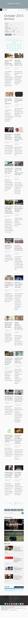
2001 (13, 50)
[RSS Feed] (20, 604)
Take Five (15, 546)
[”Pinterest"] (20, 510)
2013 (10, 47)
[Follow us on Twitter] (7, 510)
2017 (15, 45)
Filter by (7, 23)
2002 (10, 50)
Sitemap (15, 599)
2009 (20, 47)
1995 (18, 50)
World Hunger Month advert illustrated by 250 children (8, 325)
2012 (13, 47)
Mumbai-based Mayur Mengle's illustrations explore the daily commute (9, 438)
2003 (20, 48)
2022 (18, 43)
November (21, 40)
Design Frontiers (19, 403)
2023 (15, 43)
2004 (18, 48)
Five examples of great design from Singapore (18, 560)
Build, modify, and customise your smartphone (8, 101)
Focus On (16, 557)
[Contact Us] (23, 604)
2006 (13, 48)
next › (12, 504)
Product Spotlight (17, 177)
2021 (20, 43)
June (21, 39)
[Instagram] (12, 604)
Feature (6, 26)
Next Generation (19, 365)
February (11, 39)
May (19, 39)
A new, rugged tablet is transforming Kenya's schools (9, 62)
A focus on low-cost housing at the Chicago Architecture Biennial (9, 361)
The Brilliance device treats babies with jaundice (18, 475)
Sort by (6, 30)
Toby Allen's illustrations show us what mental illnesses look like (19, 137)
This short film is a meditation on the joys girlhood (18, 577)
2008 (7, 48)
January (7, 39)
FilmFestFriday (18, 289)
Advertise (11, 598)
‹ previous (10, 503)
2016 (18, 45)
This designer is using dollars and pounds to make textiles (9, 285)
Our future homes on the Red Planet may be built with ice (19, 247)
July (6, 40)
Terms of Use (12, 601)
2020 (7, 45)
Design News (8, 67)
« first (6, 503)
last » (16, 504)
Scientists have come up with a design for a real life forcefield (19, 399)
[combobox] (22, 10)
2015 (20, 45)
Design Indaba (8, 610)
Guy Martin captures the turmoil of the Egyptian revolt (18, 62)
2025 (10, 43)
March (14, 39)
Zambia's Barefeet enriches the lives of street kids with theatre (19, 326)
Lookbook (16, 566)
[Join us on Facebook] (14, 510)
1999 (15, 50)
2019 (10, 45)
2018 (13, 45)
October (16, 40)
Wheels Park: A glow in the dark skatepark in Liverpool (19, 209)
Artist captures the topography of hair (18, 100)
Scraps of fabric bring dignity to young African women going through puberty (9, 210)
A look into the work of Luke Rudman (18, 568)
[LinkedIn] (18, 604)
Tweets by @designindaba (10, 590)
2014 (7, 47)
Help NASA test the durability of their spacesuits (9, 398)
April (17, 39)
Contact (15, 596)
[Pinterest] (9, 604)
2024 (13, 43)
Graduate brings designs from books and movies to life (19, 360)
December (14, 42)
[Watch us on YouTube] (14, 604)
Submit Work (17, 598)
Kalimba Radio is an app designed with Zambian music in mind (9, 475)
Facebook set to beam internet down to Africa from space (9, 170)
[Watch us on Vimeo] (16, 604)
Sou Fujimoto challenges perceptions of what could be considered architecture (18, 439)
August (8, 40)
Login (10, 599)
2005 (15, 48)
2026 (7, 43)
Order (13, 30)
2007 (10, 48)
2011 (15, 47)
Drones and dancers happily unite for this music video (19, 285)
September (13, 40)
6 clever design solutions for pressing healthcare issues (14, 550)
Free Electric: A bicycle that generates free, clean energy (9, 137)
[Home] (14, 3)
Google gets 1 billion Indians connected (8, 246)
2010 (18, 47)
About (10, 596)
